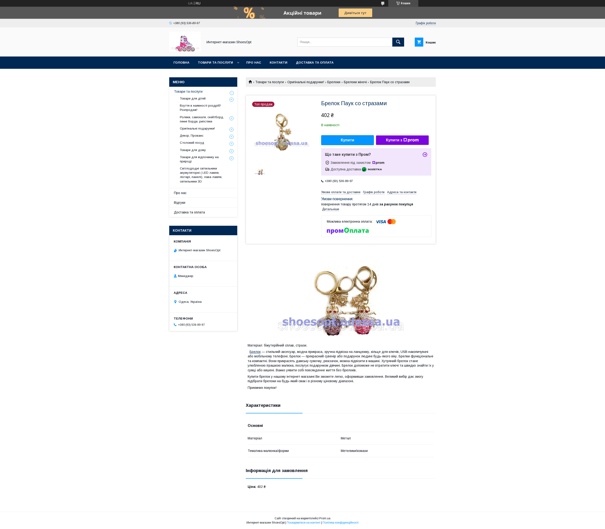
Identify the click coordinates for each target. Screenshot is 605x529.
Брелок (255, 352)
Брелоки (333, 82)
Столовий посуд (192, 142)
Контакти (278, 62)
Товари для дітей (193, 98)
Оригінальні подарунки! (305, 82)
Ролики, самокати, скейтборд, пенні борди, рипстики (202, 119)
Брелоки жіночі (355, 82)
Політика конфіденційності (341, 522)
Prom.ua (324, 518)
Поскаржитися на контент (303, 522)
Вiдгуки (179, 202)
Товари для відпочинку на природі (199, 159)
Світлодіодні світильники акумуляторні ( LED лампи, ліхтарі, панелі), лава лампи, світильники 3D (201, 175)
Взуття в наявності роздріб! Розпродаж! (200, 108)
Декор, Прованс (191, 135)
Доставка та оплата (314, 62)
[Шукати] (398, 42)
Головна (181, 62)
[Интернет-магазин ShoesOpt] (185, 50)
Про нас (253, 62)
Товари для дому (193, 150)
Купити (347, 140)
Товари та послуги (215, 62)
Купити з (394, 140)
